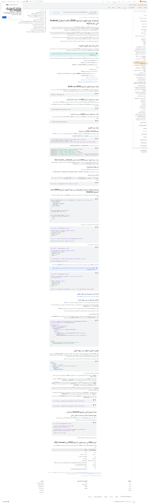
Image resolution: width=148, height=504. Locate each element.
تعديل (86, 75)
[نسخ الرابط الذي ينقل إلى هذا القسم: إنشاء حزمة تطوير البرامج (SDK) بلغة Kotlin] (67, 86)
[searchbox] (140, 11)
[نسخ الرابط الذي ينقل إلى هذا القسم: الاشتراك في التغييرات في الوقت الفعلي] (76, 294)
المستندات (114, 1)
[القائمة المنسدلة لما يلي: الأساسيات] (137, 7)
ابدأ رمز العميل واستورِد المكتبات (91, 77)
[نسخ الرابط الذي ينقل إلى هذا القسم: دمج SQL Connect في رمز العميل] (77, 131)
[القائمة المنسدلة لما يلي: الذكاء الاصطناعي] (128, 7)
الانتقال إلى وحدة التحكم (11, 1)
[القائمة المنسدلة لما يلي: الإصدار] (132, 1)
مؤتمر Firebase (84, 484)
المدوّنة (18, 1)
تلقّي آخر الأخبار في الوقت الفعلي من (86, 296)
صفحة (87, 163)
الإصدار (135, 1)
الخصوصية (126, 501)
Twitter (86, 486)
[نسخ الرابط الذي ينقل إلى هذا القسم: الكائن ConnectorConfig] (85, 167)
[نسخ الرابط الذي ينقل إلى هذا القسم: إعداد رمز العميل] (87, 128)
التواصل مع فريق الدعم (40, 482)
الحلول (123, 1)
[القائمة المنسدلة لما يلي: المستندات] (111, 1)
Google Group (41, 486)
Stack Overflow (41, 484)
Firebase (97, 17)
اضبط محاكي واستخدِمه (89, 81)
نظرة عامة (145, 7)
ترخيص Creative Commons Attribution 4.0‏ (83, 472)
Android (85, 60)
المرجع (113, 7)
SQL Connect (132, 5)
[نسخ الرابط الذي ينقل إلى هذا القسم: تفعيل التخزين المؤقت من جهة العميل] (72, 350)
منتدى (108, 1)
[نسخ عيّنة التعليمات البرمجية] (98, 93)
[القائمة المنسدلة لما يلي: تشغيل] (126, 1)
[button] (141, 18)
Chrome (111, 496)
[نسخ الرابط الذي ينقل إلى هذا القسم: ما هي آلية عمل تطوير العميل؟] (77, 46)
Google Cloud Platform (98, 496)
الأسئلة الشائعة (42, 490)
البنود (130, 501)
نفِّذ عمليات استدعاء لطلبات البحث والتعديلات (88, 79)
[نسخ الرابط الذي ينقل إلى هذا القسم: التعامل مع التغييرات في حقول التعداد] (76, 300)
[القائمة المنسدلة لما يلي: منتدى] (106, 1)
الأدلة (130, 482)
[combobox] (38, 1)
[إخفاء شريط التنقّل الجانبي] (134, 502)
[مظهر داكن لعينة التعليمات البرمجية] (96, 93)
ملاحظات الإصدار (41, 488)
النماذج (130, 486)
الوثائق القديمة (41, 492)
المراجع (130, 484)
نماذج (109, 7)
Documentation (142, 5)
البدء (4, 17)
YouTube (85, 488)
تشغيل (129, 1)
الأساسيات (140, 7)
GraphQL (66, 302)
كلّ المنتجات (89, 496)
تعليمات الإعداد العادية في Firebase (59, 133)
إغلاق (9, 17)
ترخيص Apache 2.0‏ (57, 472)
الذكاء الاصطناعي (132, 7)
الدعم (103, 1)
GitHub (129, 490)
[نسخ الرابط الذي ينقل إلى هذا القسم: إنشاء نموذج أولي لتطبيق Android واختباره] (65, 412)
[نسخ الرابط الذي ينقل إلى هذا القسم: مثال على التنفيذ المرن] (88, 314)
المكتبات (130, 488)
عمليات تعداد (84, 302)
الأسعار (119, 1)
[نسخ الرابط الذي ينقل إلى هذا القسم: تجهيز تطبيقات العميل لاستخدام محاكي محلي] (69, 415)
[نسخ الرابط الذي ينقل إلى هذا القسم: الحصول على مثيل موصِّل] (87, 175)
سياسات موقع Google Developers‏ (91, 473)
